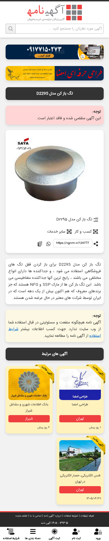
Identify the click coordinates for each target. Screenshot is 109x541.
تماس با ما (35, 516)
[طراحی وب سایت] (55, 57)
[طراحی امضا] (55, 79)
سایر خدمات (56, 231)
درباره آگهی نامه (52, 516)
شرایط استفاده (70, 516)
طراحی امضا (80, 404)
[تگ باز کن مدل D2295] (54, 172)
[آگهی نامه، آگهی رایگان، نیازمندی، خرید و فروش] (54, 12)
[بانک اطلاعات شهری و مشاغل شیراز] (29, 384)
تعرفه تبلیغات (87, 516)
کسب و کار (83, 231)
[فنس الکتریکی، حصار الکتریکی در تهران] (80, 455)
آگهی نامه (46, 523)
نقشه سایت (21, 516)
